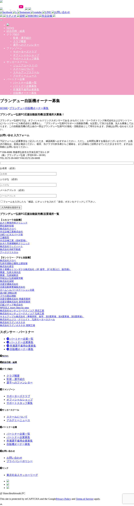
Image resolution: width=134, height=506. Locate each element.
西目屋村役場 (7, 225)
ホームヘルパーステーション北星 (17, 290)
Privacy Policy (63, 498)
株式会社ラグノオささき (12, 322)
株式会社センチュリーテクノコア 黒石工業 (22, 310)
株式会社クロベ (8, 228)
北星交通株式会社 (9, 284)
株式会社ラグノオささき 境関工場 (17, 325)
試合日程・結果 (16, 31)
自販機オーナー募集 (25, 93)
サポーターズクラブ (25, 51)
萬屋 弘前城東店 (9, 275)
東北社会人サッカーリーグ (22, 475)
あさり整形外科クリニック (13, 222)
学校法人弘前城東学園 (11, 278)
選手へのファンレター (26, 44)
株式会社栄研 (7, 281)
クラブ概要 (19, 41)
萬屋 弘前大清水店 (10, 272)
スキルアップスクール (26, 72)
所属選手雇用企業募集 (26, 89)
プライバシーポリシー (20, 461)
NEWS (10, 28)
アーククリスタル (9, 252)
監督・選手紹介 (22, 38)
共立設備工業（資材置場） (13, 240)
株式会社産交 (7, 266)
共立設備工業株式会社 (11, 231)
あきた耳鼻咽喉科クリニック (15, 243)
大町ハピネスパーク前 (11, 234)
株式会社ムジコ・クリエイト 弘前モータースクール (27, 319)
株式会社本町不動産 (10, 249)
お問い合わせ (14, 457)
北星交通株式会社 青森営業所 (15, 298)
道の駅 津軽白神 (8, 293)
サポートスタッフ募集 (26, 58)
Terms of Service (84, 498)
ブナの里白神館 (8, 296)
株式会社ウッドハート (11, 246)
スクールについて (23, 68)
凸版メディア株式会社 (11, 304)
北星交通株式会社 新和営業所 (15, 301)
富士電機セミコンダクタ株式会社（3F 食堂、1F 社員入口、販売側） (35, 269)
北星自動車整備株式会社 (12, 287)
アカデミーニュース (25, 75)
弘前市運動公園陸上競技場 (13, 263)
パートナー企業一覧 (25, 82)
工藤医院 (4, 237)
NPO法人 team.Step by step (14, 307)
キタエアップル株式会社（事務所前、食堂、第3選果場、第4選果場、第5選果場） (42, 316)
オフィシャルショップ (26, 55)
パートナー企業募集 (25, 86)
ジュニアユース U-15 (25, 65)
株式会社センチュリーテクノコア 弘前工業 (22, 313)
